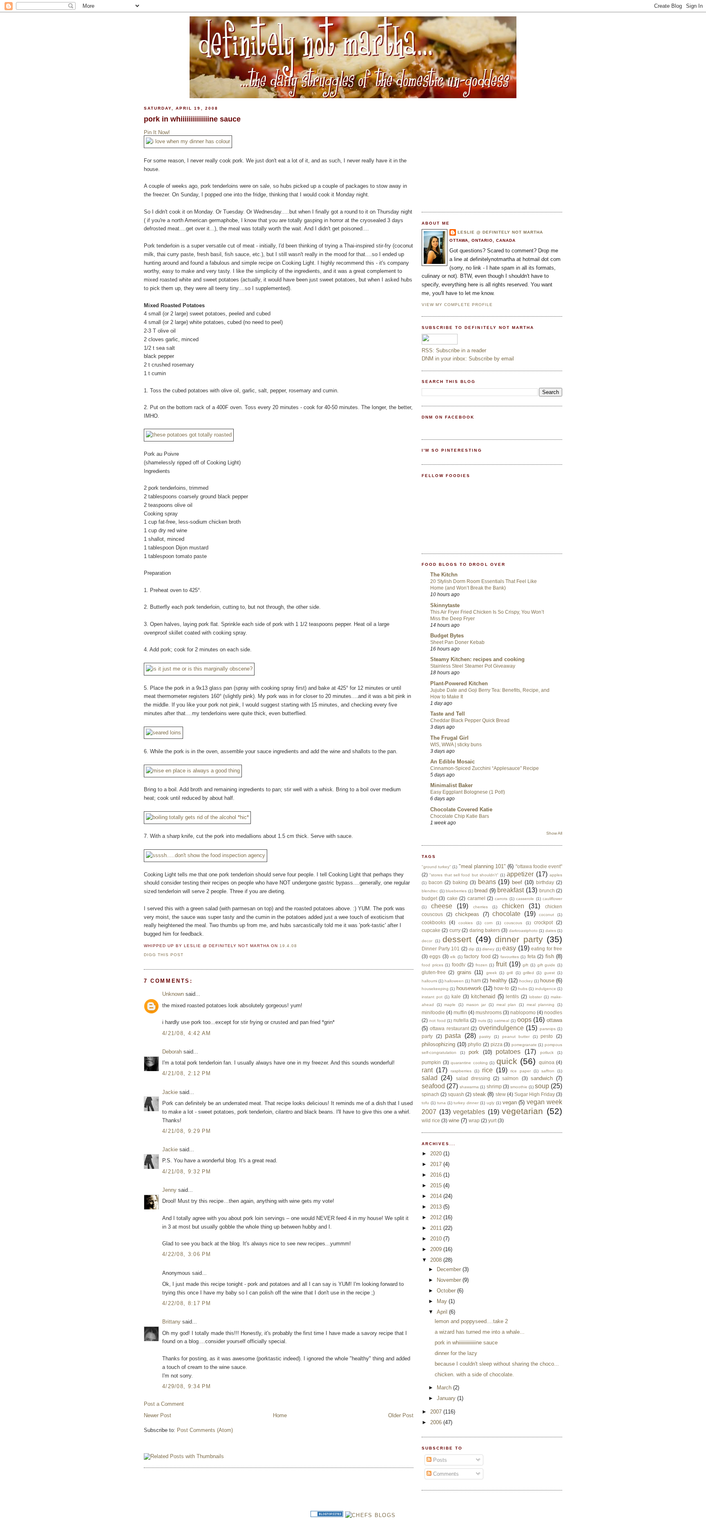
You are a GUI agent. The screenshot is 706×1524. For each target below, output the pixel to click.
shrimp (494, 1086)
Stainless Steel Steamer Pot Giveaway (472, 666)
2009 (436, 1249)
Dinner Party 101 (441, 948)
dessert (456, 939)
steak (479, 1094)
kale (456, 996)
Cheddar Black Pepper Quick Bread (469, 720)
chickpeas (467, 914)
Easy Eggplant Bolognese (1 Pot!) (467, 792)
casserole (525, 898)
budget (429, 898)
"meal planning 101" (482, 866)
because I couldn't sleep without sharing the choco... (497, 1364)
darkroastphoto (523, 930)
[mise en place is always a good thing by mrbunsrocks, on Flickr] (193, 771)
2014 (436, 1196)
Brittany (171, 1322)
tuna (441, 1103)
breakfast (510, 890)
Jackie (170, 1092)
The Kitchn (444, 575)
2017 (436, 1164)
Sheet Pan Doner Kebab (457, 642)
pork (474, 1052)
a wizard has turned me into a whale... (480, 1332)
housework (469, 988)
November (449, 1280)
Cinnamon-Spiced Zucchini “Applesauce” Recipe (484, 768)
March (445, 1387)
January (447, 1398)
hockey (526, 981)
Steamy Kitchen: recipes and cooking (477, 659)
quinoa (546, 1062)
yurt (492, 1120)
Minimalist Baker (451, 785)
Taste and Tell (447, 714)
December (449, 1269)
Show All (554, 833)
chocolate (506, 913)
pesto (547, 1036)
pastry (485, 1036)
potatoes (508, 1051)
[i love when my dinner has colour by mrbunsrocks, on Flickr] (188, 141)
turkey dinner (466, 1103)
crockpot (543, 922)
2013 (436, 1207)
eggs (434, 956)
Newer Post (157, 1415)
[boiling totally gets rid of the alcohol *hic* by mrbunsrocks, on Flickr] (197, 817)
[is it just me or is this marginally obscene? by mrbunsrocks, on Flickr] (199, 669)
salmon (510, 1078)
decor (427, 941)
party (427, 1036)
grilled (528, 972)
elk (453, 956)
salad (430, 1077)
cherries (480, 907)
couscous (513, 923)
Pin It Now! (157, 132)
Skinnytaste (445, 605)
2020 (436, 1153)
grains (464, 972)
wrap (474, 1120)
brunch (547, 890)
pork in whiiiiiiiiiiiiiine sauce (192, 119)
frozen (481, 965)
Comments (445, 1474)
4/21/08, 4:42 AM (186, 1033)
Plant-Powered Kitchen (459, 683)
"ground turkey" (436, 866)
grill (510, 972)
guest (549, 972)
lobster (535, 997)
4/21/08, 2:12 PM (186, 1073)
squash (456, 1094)
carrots (501, 898)
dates (550, 930)
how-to (501, 988)
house (547, 980)
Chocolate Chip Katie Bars (459, 816)
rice (487, 1070)
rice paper (520, 1071)
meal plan (506, 1004)
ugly (490, 1103)
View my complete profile (457, 304)
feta (531, 956)
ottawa (554, 1020)
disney (488, 949)
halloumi (429, 981)
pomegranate (524, 1044)
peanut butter (516, 1036)
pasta (453, 1035)
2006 (436, 1422)
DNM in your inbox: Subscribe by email (468, 359)
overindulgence (501, 1027)
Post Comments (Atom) (205, 1430)
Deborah (172, 1052)
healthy (498, 980)
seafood (433, 1086)
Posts (439, 1460)
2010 (436, 1239)
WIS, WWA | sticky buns (456, 744)
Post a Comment (164, 1404)
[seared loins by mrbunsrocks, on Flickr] (163, 732)
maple (450, 1004)
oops (524, 1019)
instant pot (432, 997)
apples (556, 875)
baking (460, 882)
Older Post (400, 1415)
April (443, 1312)
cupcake (431, 930)
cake (452, 898)
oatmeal (501, 1020)
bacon (435, 882)
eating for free (546, 948)
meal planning (541, 1004)
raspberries (461, 1071)
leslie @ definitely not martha (500, 232)
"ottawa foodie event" (539, 866)
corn (489, 923)
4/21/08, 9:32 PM (186, 1171)
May (443, 1301)
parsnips (548, 1029)
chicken (513, 906)
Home (280, 1415)
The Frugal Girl (449, 738)
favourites (509, 956)
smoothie (518, 1087)
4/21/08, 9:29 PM (186, 1131)
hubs (522, 988)
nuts (482, 1020)
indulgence (545, 988)
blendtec (430, 891)
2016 (436, 1175)
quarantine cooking (469, 1062)
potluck (547, 1052)
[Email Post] (299, 945)
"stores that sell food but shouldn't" (463, 875)
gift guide (546, 965)
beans (487, 881)
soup (542, 1086)
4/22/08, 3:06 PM (186, 1254)
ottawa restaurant (449, 1028)
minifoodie (433, 1012)
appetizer (520, 874)
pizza (497, 1044)
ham (476, 980)
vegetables (469, 1111)
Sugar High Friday (534, 1094)
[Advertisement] (483, 150)
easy (509, 948)
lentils (512, 996)
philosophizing (438, 1044)
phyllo (474, 1044)
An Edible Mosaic (452, 762)
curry (454, 930)
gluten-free (434, 972)
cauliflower (552, 898)
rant (427, 1070)
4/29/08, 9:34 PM (186, 1386)
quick (506, 1061)
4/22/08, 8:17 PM (186, 1303)
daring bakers (484, 930)
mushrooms (489, 1012)
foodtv (458, 964)
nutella (461, 1020)
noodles (553, 1012)
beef (517, 882)
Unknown (173, 994)
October (447, 1291)
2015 (436, 1185)
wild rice (431, 1120)
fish (549, 956)
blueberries (456, 891)
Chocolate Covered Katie (461, 809)
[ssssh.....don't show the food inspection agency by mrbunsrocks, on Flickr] (205, 855)
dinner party (519, 939)
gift (525, 965)
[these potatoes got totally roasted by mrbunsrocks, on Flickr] (189, 435)
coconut (546, 914)
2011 (436, 1228)
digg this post (163, 954)
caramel (476, 898)
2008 (436, 1260)
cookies (465, 923)
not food (437, 1020)
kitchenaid (483, 996)
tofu (425, 1103)
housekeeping (435, 988)
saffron (547, 1071)
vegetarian (522, 1111)
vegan (510, 1102)
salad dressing (473, 1078)
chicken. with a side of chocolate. (474, 1374)
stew (501, 1094)
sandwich (542, 1078)
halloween (454, 981)
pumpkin (431, 1062)
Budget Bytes (447, 636)
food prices (432, 965)
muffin (460, 1012)
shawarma (469, 1087)
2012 (436, 1217)
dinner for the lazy (456, 1353)
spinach (430, 1094)
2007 (436, 1412)
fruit (501, 964)
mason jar (476, 1004)
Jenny (169, 1190)
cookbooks (434, 922)
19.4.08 (288, 945)
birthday (545, 882)
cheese (441, 906)
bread (480, 890)
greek (491, 972)
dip (471, 949)
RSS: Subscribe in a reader (454, 350)
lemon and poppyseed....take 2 (471, 1321)
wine (454, 1120)
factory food (477, 956)
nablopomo (523, 1012)
